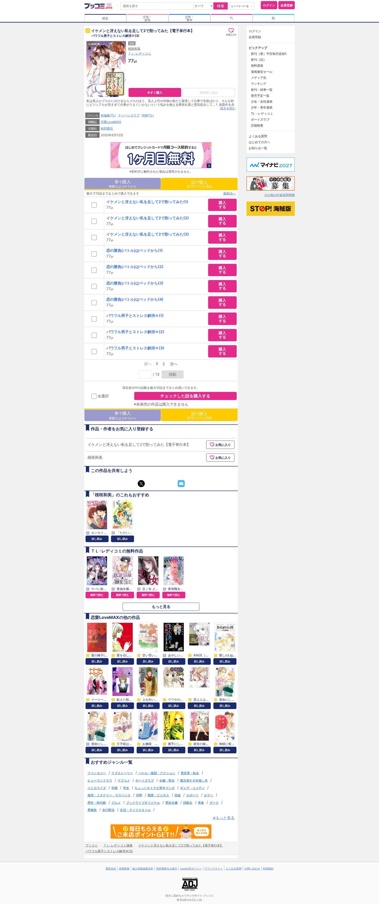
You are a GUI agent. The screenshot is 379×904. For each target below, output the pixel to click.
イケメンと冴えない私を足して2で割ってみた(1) (147, 202)
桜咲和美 (134, 48)
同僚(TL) (148, 115)
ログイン (269, 5)
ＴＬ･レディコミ (139, 53)
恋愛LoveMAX (111, 122)
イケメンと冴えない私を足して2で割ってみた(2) (147, 218)
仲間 (139, 795)
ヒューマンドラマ (100, 780)
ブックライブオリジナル (143, 802)
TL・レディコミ (262, 113)
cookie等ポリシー (191, 868)
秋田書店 (107, 128)
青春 (201, 802)
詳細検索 (257, 125)
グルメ (116, 802)
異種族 (92, 810)
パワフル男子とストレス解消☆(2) (135, 332)
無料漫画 (257, 65)
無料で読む (97, 595)
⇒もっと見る (223, 818)
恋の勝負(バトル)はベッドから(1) (134, 250)
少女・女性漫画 (261, 101)
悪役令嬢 (171, 802)
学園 (114, 788)
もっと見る (161, 606)
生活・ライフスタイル (135, 810)
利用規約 (268, 868)
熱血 (178, 795)
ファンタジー (97, 773)
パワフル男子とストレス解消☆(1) (135, 315)
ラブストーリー (122, 773)
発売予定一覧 (260, 95)
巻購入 (122, 183)
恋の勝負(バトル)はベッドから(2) (134, 266)
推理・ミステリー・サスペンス (109, 795)
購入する (222, 204)
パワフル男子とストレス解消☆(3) (135, 348)
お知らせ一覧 (258, 148)
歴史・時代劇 (97, 802)
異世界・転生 (190, 773)
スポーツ (192, 795)
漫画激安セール (261, 71)
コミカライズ (97, 788)
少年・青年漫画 (261, 107)
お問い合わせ (252, 868)
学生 (126, 788)
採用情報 (124, 868)
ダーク (214, 802)
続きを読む (228, 108)
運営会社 (110, 868)
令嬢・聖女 (167, 780)
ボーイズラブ (144, 780)
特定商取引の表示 (166, 868)
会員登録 (287, 5)
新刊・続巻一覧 (261, 89)
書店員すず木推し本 (194, 780)
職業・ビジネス (158, 795)
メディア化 (258, 77)
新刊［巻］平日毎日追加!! (268, 53)
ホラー (208, 795)
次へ (173, 364)
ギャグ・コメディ (192, 788)
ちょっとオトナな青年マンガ (155, 788)
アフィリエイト (213, 868)
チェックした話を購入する (185, 395)
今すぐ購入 (155, 92)
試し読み (97, 538)
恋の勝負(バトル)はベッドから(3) (134, 283)
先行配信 (108, 810)
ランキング (258, 83)
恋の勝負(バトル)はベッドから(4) (134, 299)
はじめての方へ (259, 142)
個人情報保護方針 (142, 868)
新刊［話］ (258, 59)
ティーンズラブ (128, 115)
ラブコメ (124, 780)
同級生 (187, 802)
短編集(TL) (108, 115)
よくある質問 (258, 136)
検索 (220, 6)
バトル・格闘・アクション (156, 773)
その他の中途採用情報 (279, 195)
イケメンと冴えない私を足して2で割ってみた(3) (147, 234)
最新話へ (229, 193)
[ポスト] (141, 483)
